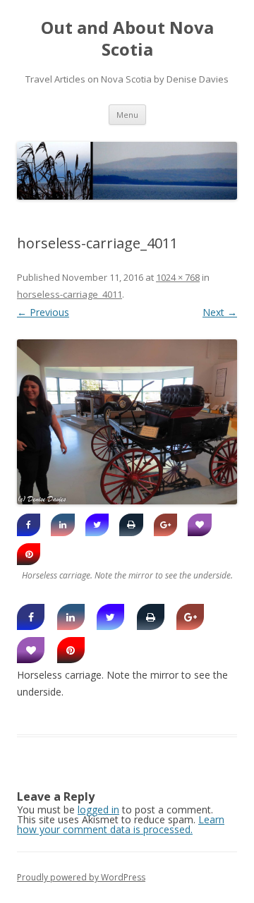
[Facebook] (28, 525)
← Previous (43, 312)
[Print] (131, 525)
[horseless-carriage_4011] (127, 421)
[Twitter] (97, 525)
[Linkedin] (62, 525)
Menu (127, 114)
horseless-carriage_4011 (69, 294)
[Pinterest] (28, 554)
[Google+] (165, 525)
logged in (98, 809)
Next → (219, 312)
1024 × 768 (178, 277)
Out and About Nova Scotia (127, 39)
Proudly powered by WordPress (81, 877)
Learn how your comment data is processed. (120, 824)
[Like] (199, 525)
